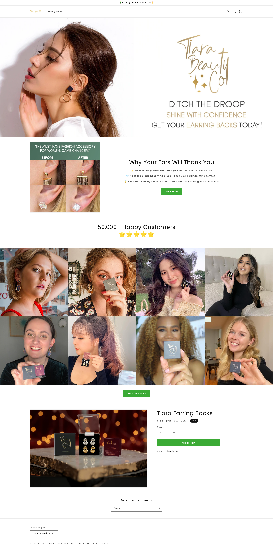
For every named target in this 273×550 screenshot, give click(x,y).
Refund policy (84, 543)
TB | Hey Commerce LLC (47, 543)
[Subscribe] (159, 508)
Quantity (161, 427)
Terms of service (100, 543)
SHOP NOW (171, 191)
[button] (228, 11)
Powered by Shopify (67, 543)
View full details (165, 451)
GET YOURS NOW (136, 393)
